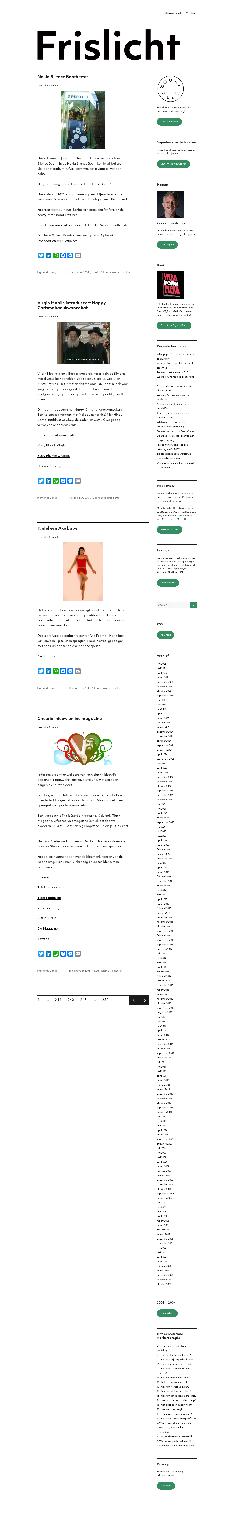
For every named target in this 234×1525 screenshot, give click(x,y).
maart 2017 (163, 904)
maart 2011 (163, 1080)
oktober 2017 (164, 886)
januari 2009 (163, 1176)
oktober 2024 (164, 741)
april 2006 (162, 1257)
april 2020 (162, 841)
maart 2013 (163, 990)
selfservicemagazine (52, 908)
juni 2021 (161, 809)
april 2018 (162, 868)
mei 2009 (161, 1157)
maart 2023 (163, 773)
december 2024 (165, 732)
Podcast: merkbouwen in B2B (172, 372)
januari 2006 (163, 1271)
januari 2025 (163, 727)
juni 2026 (161, 664)
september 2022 (165, 791)
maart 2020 (163, 845)
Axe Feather (46, 656)
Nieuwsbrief (172, 13)
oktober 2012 (164, 1003)
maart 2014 (163, 972)
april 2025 (162, 714)
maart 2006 (163, 1262)
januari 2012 (163, 1040)
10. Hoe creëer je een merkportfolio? (176, 1419)
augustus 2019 (164, 859)
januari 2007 (163, 1234)
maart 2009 (163, 1166)
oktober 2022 (164, 786)
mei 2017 (161, 895)
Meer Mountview (170, 530)
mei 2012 (161, 1026)
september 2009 (165, 1139)
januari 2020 (163, 854)
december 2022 (165, 777)
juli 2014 (161, 954)
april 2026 (162, 673)
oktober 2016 (164, 927)
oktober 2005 (164, 1284)
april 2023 (162, 768)
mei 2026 (161, 668)
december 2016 (165, 918)
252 (106, 1000)
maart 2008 (163, 1221)
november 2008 (165, 1185)
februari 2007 (164, 1230)
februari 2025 (164, 723)
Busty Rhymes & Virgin (53, 456)
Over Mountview (169, 122)
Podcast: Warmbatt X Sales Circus (175, 431)
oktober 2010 (164, 1103)
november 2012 (165, 999)
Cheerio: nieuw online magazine (69, 719)
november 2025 (165, 687)
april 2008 (162, 1216)
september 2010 (165, 1108)
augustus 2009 (164, 1144)
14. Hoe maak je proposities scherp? (176, 1400)
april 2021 (162, 813)
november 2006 (165, 1243)
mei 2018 (161, 863)
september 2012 (165, 1008)
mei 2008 (161, 1212)
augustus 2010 (164, 1112)
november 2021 (165, 800)
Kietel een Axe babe (57, 529)
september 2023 (165, 759)
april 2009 (162, 1162)
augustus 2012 (164, 1012)
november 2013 (165, 985)
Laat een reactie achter (117, 272)
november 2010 (165, 1099)
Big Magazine (47, 928)
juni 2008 (161, 1207)
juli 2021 (161, 804)
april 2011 (162, 1076)
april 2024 (162, 754)
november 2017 (165, 881)
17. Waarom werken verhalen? (173, 1387)
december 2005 (165, 1275)
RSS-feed (166, 635)
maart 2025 (163, 718)
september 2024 (165, 745)
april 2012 (162, 1031)
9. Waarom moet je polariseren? (174, 1423)
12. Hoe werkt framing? (169, 1409)
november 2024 (165, 736)
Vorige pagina (134, 1000)
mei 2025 (161, 709)
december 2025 (165, 682)
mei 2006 (161, 1253)
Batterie (43, 939)
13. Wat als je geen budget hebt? (174, 1405)
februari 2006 (164, 1266)
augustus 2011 (164, 1058)
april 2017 (162, 899)
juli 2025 (161, 700)
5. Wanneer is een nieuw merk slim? (175, 1446)
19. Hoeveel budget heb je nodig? (175, 1378)
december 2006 (165, 1239)
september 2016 (165, 931)
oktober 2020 (164, 818)
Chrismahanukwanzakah (55, 435)
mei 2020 (161, 836)
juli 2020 (161, 827)
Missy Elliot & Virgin (51, 445)
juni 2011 (161, 1067)
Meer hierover (168, 583)
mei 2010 (161, 1126)
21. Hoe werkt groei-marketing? (174, 1364)
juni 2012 (161, 1022)
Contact (191, 13)
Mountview (69, 240)
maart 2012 (163, 1035)
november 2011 (165, 1044)
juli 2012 (161, 1017)
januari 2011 (163, 1089)
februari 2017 (164, 908)
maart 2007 (163, 1225)
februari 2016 (164, 936)
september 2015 (165, 940)
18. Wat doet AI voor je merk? (173, 1382)
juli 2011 (161, 1062)
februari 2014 (164, 976)
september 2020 (165, 822)
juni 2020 (161, 831)
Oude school (167, 1313)
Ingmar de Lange (47, 272)
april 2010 (162, 1130)
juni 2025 (161, 705)
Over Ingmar (167, 245)
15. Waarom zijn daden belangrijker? (176, 1396)
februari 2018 (164, 877)
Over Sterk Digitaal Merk (174, 325)
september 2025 (165, 696)
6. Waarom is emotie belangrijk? (174, 1441)
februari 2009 (164, 1171)
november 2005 (165, 1280)
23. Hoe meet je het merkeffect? (174, 1355)
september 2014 (165, 945)
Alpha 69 (107, 235)
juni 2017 (161, 890)
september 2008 (165, 1194)
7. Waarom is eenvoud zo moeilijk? (175, 1437)
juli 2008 (161, 1203)
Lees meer (166, 1486)
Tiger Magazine (49, 898)
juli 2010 (161, 1117)
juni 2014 (161, 958)
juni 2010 (161, 1121)
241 (59, 1000)
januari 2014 (163, 981)
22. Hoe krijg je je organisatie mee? (175, 1360)
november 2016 (165, 922)
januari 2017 (163, 913)
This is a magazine (50, 887)
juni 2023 (161, 764)
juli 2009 (161, 1148)
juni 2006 (161, 1248)
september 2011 (165, 1053)
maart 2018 (163, 872)
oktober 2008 (164, 1189)
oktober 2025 (164, 691)
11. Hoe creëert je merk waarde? (174, 1414)
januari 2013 (163, 995)
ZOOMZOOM (47, 918)
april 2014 (162, 967)
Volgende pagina (144, 1000)
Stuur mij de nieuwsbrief (173, 164)
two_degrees (46, 240)
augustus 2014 (164, 949)
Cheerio (43, 877)
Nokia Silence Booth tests (63, 77)
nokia (96, 272)
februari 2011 (164, 1085)
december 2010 (165, 1094)
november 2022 (165, 782)
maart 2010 (163, 1135)
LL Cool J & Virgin (50, 466)
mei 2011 (161, 1071)
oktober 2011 (164, 1049)
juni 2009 (161, 1153)
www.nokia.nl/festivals (63, 225)
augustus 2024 (164, 750)
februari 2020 (164, 850)
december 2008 (165, 1180)
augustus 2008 (164, 1198)
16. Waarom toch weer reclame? (174, 1391)
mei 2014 (161, 963)
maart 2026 (163, 677)
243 (84, 1000)
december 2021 (165, 795)
